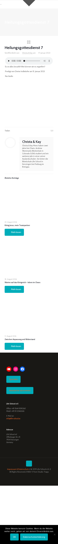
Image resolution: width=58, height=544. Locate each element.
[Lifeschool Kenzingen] (8, 4)
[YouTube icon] (29, 476)
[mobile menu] (54, 4)
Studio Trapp (43, 472)
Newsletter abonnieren (20, 390)
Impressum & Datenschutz (18, 469)
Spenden (13, 379)
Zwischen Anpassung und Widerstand (20, 339)
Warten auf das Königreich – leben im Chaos (22, 282)
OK (14, 537)
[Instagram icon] (32, 476)
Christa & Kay (27, 53)
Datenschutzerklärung (34, 537)
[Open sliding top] (29, 3)
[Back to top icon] (29, 463)
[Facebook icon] (26, 476)
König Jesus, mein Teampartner (17, 225)
